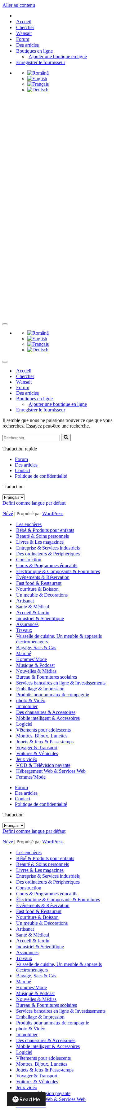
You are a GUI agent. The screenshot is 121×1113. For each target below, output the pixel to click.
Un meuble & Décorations (42, 595)
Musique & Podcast (35, 665)
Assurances (27, 624)
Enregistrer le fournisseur (40, 62)
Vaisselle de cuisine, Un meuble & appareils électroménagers (59, 638)
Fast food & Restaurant (38, 583)
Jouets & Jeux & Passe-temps (45, 741)
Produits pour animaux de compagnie (52, 694)
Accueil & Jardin (32, 612)
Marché (23, 653)
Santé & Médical (32, 606)
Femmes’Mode (31, 777)
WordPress (52, 513)
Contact (22, 470)
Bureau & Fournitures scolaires (46, 677)
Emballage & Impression (40, 688)
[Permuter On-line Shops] (111, 399)
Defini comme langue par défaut (33, 503)
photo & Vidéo (30, 700)
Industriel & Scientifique (40, 618)
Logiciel (24, 724)
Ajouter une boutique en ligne (58, 56)
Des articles (27, 45)
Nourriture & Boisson (37, 589)
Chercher (25, 27)
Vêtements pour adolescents (43, 730)
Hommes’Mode (31, 659)
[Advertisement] (60, 208)
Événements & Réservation (42, 577)
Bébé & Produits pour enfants (45, 530)
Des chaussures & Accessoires (45, 712)
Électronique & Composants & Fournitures (58, 571)
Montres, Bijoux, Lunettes (41, 735)
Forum (22, 39)
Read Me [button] (30, 1099)
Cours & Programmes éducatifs (46, 565)
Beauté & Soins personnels (42, 536)
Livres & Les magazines (40, 542)
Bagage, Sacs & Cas (36, 647)
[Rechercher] (66, 437)
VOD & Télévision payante (43, 765)
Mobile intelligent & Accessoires (48, 718)
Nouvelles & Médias (36, 671)
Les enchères (29, 524)
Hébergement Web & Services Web (51, 771)
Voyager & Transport (36, 747)
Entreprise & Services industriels (48, 547)
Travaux (24, 630)
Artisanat (25, 600)
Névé (7, 513)
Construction (28, 559)
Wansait (24, 33)
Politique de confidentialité (41, 476)
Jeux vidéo (26, 759)
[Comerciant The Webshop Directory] (60, 121)
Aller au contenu (18, 5)
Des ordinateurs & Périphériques (48, 553)
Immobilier (27, 706)
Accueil (23, 21)
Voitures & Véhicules (37, 753)
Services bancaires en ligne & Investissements (60, 682)
